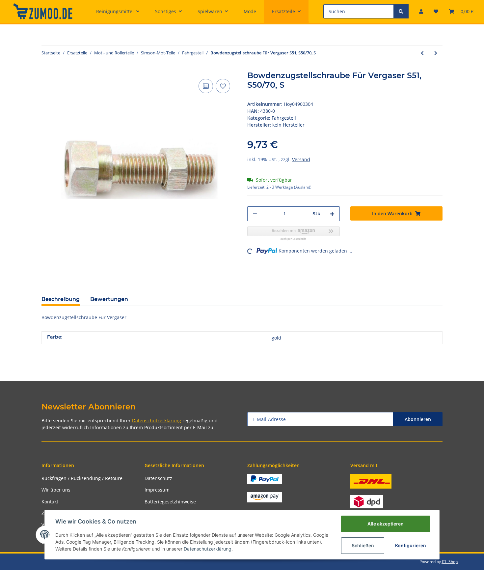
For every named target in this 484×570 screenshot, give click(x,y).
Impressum (157, 490)
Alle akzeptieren (385, 523)
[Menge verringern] (255, 214)
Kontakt (49, 501)
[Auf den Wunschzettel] (223, 86)
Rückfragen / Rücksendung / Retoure (81, 478)
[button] (421, 11)
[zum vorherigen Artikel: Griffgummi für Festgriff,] (422, 53)
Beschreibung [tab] (60, 299)
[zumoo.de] (42, 11)
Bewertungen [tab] (109, 299)
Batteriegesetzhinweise (170, 501)
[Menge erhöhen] (332, 214)
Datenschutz (158, 478)
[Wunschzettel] (436, 11)
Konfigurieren (410, 545)
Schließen (363, 545)
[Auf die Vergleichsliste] (206, 86)
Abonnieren (418, 419)
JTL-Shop (450, 561)
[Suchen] (401, 11)
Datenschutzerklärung (156, 420)
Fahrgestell (284, 118)
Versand (301, 159)
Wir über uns (55, 490)
